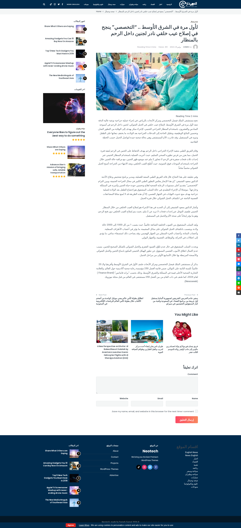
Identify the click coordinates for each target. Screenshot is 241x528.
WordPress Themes (109, 469)
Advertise (114, 475)
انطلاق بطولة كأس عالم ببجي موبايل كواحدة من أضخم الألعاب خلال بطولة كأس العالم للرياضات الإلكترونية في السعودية (120, 301)
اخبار (160, 4)
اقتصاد (153, 4)
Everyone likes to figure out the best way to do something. (66, 133)
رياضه (144, 4)
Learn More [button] (84, 525)
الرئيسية (169, 4)
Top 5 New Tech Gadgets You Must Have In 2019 (59, 52)
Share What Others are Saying (59, 26)
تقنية (196, 465)
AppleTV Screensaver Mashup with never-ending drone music (58, 64)
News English (73, 4)
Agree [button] (71, 525)
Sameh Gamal (125, 522)
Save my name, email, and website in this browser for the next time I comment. (153, 411)
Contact (114, 457)
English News (191, 452)
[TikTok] (51, 4)
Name (195, 398)
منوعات (86, 4)
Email (160, 398)
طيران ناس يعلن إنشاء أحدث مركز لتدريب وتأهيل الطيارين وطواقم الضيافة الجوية (147, 349)
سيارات (122, 4)
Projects (114, 463)
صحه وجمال (111, 4)
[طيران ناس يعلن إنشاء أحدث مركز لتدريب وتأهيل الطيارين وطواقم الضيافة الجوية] (147, 331)
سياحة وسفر (192, 471)
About (115, 451)
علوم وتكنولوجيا (98, 4)
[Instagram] (55, 4)
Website (124, 398)
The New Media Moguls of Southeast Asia (61, 77)
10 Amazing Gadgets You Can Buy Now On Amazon (59, 40)
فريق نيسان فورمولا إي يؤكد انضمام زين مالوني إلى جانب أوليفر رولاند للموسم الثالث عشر (182, 349)
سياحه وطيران (133, 4)
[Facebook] (62, 4)
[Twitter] (59, 4)
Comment (193, 374)
